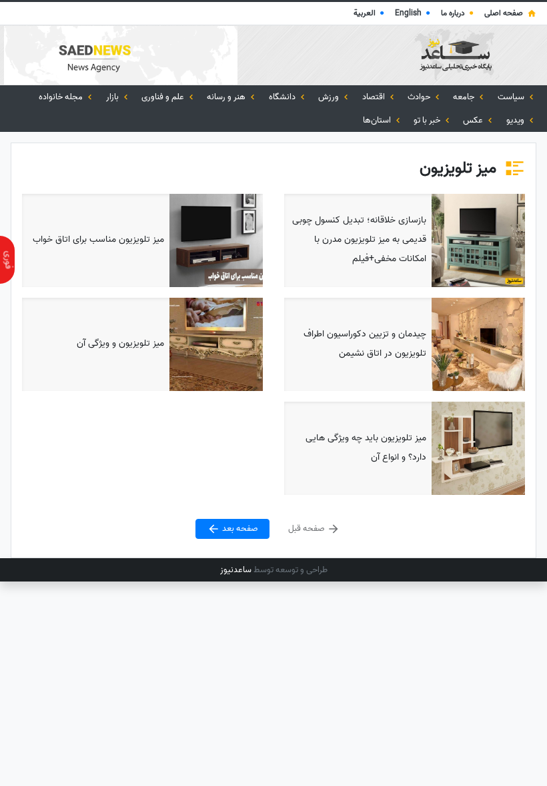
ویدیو (516, 120)
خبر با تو (428, 120)
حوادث (420, 97)
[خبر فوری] (7, 260)
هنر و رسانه (227, 97)
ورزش (329, 97)
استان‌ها (378, 120)
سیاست (512, 97)
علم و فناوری (163, 97)
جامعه (464, 97)
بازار (113, 97)
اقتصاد (374, 97)
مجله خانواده (62, 97)
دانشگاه (283, 97)
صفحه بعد (239, 529)
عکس (474, 120)
